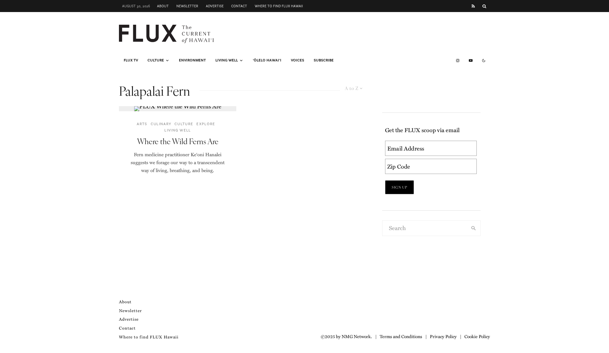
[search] (473, 228)
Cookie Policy (477, 336)
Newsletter (187, 6)
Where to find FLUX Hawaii (279, 6)
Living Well (226, 60)
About (163, 6)
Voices (297, 60)
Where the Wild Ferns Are (178, 141)
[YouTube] (470, 60)
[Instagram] (457, 60)
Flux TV (131, 60)
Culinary (161, 123)
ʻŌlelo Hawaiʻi (267, 60)
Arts (142, 123)
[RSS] (473, 6)
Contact (239, 6)
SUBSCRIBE (324, 60)
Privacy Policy (443, 336)
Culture (155, 60)
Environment (192, 60)
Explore (205, 123)
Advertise (215, 6)
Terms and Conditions (401, 336)
